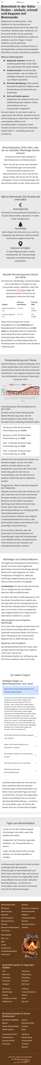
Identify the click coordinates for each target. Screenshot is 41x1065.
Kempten (25, 981)
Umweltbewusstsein (9, 951)
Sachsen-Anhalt (8, 1040)
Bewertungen (6, 911)
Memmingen (7, 992)
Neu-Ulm (25, 1001)
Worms (24, 995)
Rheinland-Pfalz (28, 1023)
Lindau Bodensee (28, 992)
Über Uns (5, 938)
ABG (2, 941)
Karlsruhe (25, 984)
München (6, 974)
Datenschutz (6, 948)
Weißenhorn (7, 1001)
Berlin (24, 1029)
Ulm (4, 971)
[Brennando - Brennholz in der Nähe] (20, 2)
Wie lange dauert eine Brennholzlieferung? (12, 770)
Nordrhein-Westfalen (10, 1020)
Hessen (24, 1020)
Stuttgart (5, 984)
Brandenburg (7, 1037)
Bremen (25, 1047)
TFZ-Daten (21, 290)
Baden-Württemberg (10, 1026)
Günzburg (26, 977)
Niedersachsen (8, 1029)
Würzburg (6, 989)
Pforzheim (26, 971)
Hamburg (25, 1034)
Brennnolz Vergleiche (30, 908)
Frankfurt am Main (9, 998)
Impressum (5, 954)
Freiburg (25, 989)
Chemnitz (6, 981)
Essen (24, 998)
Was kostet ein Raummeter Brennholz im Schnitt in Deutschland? (19, 690)
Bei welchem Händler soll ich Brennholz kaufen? (18, 755)
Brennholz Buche (28, 924)
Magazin (25, 914)
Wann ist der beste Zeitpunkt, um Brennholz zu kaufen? (16, 746)
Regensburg (26, 974)
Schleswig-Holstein (9, 1034)
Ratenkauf (5, 908)
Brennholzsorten (28, 911)
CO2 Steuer (5, 930)
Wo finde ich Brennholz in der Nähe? (17, 763)
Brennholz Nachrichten (10, 927)
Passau (5, 995)
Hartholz (25, 927)
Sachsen (25, 1026)
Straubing (6, 977)
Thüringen (6, 1044)
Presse (3, 945)
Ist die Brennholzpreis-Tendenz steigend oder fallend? (18, 736)
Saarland (25, 1044)
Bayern (5, 1023)
